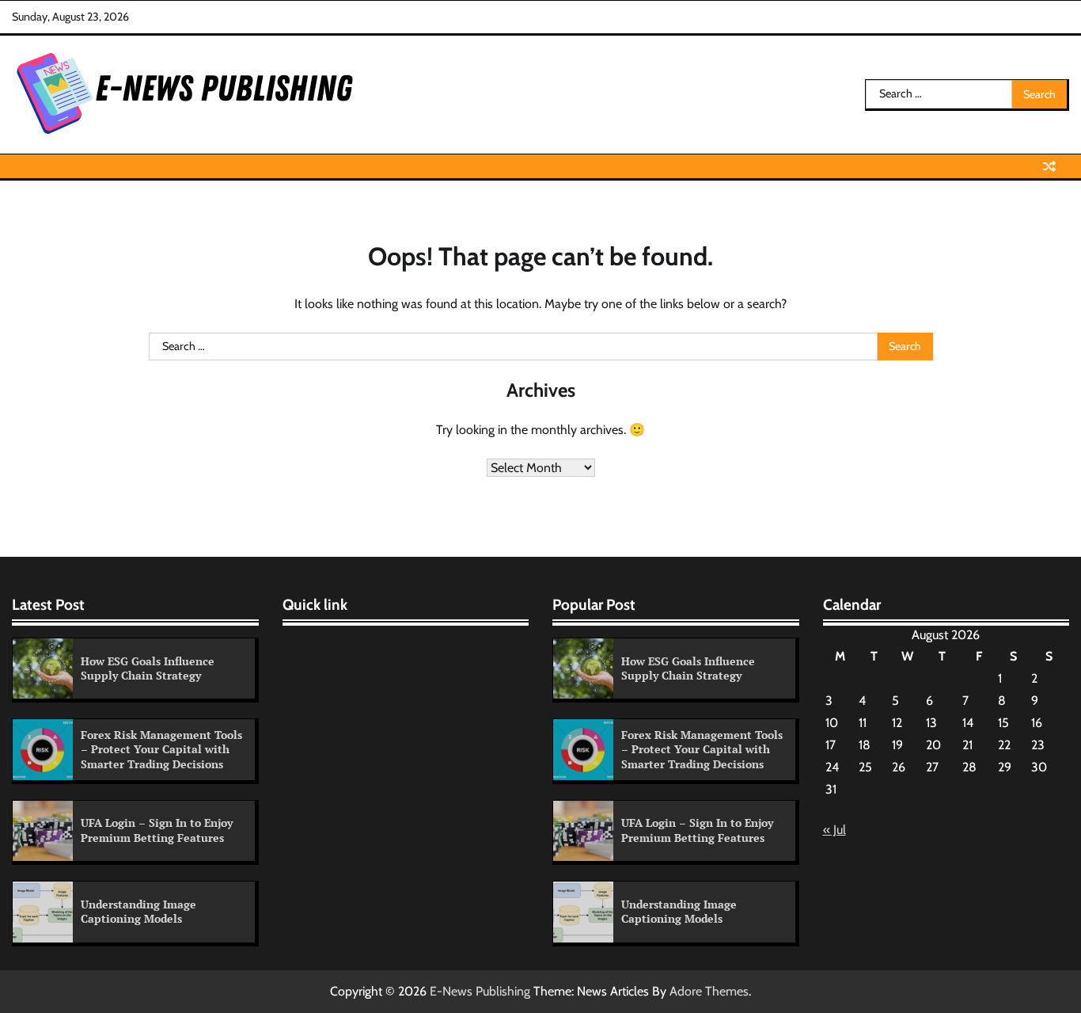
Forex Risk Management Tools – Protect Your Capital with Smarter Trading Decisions (161, 749)
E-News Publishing (480, 991)
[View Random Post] (1049, 166)
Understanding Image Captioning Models (138, 912)
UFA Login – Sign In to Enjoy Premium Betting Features (157, 830)
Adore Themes (709, 991)
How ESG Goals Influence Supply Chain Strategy (147, 668)
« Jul (834, 829)
